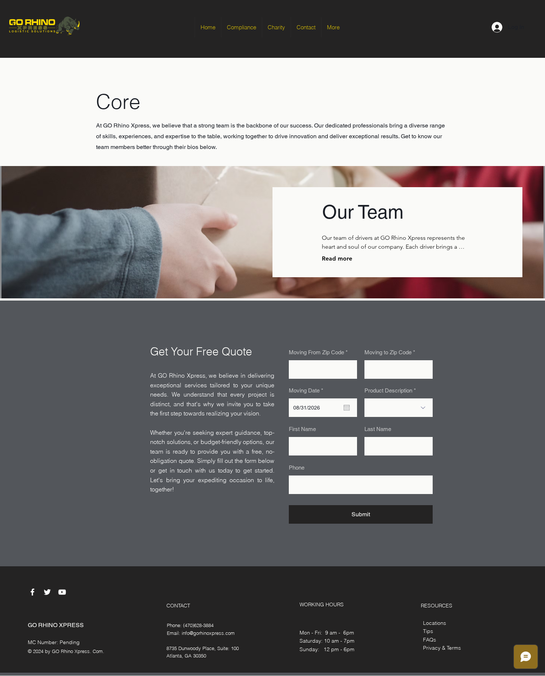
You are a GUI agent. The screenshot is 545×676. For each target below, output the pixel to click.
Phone (296, 467)
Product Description (388, 390)
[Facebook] (32, 592)
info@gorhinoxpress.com (208, 633)
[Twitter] (47, 592)
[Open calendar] (347, 408)
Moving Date (307, 390)
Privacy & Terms (442, 647)
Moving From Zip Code (316, 352)
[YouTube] (62, 592)
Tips (428, 631)
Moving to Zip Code (388, 352)
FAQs (429, 639)
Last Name (377, 429)
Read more (337, 258)
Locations (434, 623)
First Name (302, 429)
